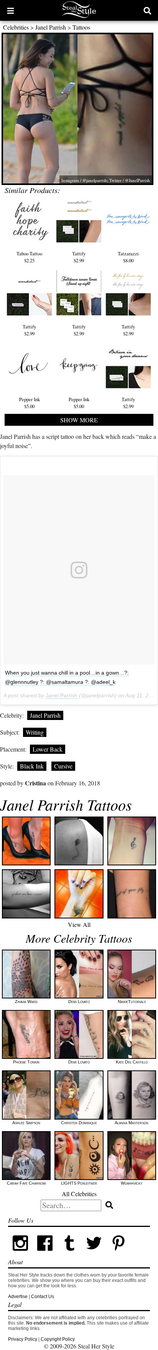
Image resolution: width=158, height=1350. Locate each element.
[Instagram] (20, 1254)
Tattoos (81, 27)
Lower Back (48, 749)
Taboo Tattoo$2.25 (29, 256)
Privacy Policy (22, 1339)
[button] (10, 10)
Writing (35, 732)
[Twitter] (94, 1254)
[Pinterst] (118, 1254)
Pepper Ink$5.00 (29, 403)
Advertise (18, 1296)
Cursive (63, 766)
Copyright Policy (58, 1339)
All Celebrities (79, 1194)
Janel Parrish (50, 27)
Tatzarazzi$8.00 (128, 256)
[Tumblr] (69, 1254)
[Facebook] (45, 1254)
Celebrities (16, 27)
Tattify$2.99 (79, 256)
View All (79, 924)
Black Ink (32, 766)
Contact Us (42, 1296)
